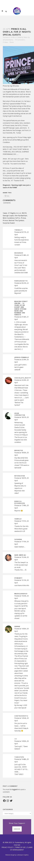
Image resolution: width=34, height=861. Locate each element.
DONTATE (17, 829)
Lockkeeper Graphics (22, 855)
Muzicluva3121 (20, 594)
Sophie (17, 626)
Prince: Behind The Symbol (13, 220)
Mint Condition (9, 218)
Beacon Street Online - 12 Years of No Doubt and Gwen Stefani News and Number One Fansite (21, 308)
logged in (15, 789)
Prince (23, 218)
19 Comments (20, 40)
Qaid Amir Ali (20, 555)
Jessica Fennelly (21, 357)
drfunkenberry (8, 40)
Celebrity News (22, 37)
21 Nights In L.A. (14, 213)
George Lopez (8, 216)
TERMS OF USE (20, 847)
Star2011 (18, 578)
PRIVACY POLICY (7, 847)
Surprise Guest (9, 223)
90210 (24, 213)
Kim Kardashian (21, 216)
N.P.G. (17, 218)
